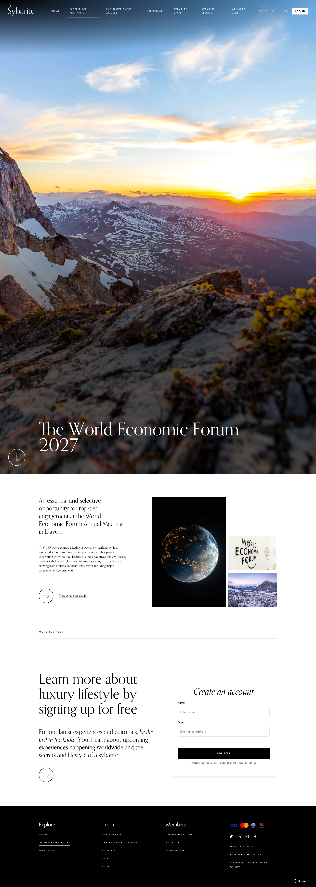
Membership (175, 850)
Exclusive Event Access (119, 11)
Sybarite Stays (180, 11)
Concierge (175, 858)
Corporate (155, 11)
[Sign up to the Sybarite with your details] (47, 775)
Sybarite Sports (208, 11)
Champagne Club (179, 834)
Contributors (113, 850)
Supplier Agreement (245, 854)
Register (224, 753)
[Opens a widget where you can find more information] (301, 881)
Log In (300, 11)
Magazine (267, 11)
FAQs (106, 858)
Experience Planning (78, 11)
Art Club (173, 842)
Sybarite (21, 10)
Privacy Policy (241, 846)
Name (181, 702)
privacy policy (226, 763)
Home (55, 11)
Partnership (112, 834)
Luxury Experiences (54, 842)
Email (181, 722)
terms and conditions (246, 763)
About (44, 834)
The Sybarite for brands (122, 842)
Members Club (239, 11)
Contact (109, 866)
